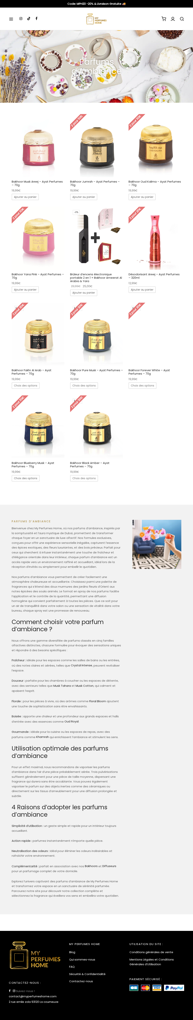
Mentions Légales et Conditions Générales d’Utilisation (151, 962)
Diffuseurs (109, 866)
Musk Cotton (84, 686)
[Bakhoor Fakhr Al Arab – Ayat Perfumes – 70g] (38, 334)
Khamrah (42, 737)
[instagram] (21, 19)
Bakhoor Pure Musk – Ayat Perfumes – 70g (96, 372)
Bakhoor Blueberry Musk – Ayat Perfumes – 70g (33, 464)
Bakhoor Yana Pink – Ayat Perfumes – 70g (38, 276)
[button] (25, 197)
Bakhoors (91, 866)
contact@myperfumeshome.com (33, 996)
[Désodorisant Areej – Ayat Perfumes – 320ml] (155, 238)
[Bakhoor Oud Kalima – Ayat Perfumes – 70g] (155, 145)
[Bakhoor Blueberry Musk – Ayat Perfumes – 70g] (38, 426)
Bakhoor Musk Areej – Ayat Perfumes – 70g (37, 183)
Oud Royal (71, 721)
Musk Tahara (62, 686)
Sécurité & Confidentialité (87, 974)
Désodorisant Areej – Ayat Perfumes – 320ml (154, 276)
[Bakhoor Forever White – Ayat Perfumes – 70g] (155, 334)
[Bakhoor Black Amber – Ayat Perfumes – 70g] (96, 426)
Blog (72, 952)
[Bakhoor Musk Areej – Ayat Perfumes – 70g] (38, 145)
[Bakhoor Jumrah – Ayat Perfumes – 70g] (96, 145)
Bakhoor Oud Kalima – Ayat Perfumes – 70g (155, 183)
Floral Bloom (97, 701)
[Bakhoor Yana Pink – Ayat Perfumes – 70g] (38, 238)
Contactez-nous (81, 981)
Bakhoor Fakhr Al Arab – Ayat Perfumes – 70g (31, 372)
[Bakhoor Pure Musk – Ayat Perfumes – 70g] (96, 334)
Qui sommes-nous (82, 959)
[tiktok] (29, 19)
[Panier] (164, 19)
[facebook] (36, 19)
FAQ (72, 967)
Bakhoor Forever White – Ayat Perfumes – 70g (149, 372)
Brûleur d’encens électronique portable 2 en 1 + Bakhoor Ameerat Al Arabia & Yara (96, 277)
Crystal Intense (81, 665)
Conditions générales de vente (151, 952)
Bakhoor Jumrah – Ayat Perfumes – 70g (95, 183)
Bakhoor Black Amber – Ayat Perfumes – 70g (90, 464)
